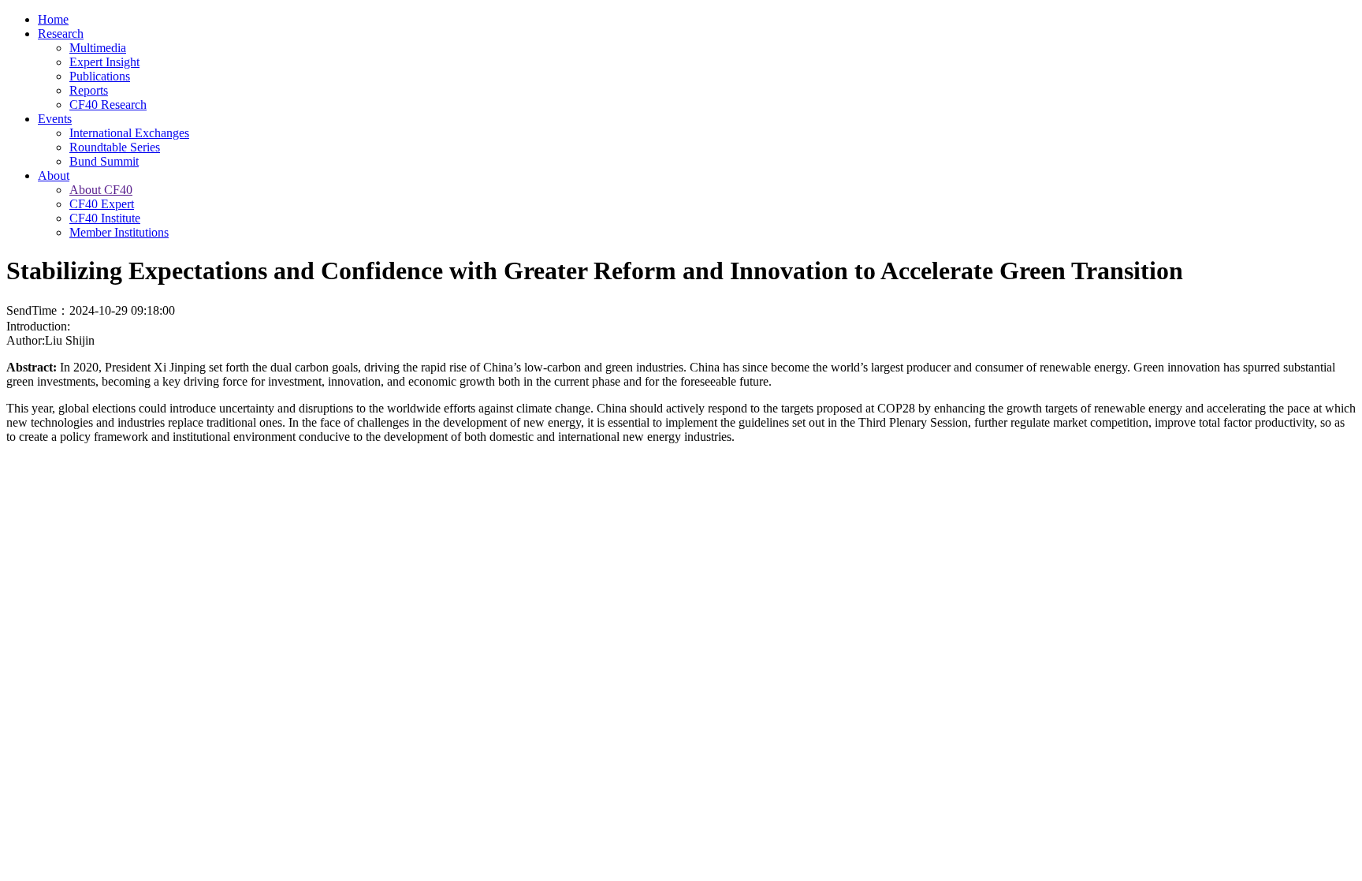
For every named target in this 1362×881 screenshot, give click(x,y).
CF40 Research (108, 104)
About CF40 (100, 189)
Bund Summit (104, 161)
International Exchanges (129, 133)
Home (53, 19)
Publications (99, 76)
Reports (88, 90)
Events (55, 118)
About (53, 175)
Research (61, 33)
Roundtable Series (114, 147)
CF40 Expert (101, 204)
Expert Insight (104, 62)
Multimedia (97, 47)
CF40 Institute (104, 218)
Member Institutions (119, 232)
